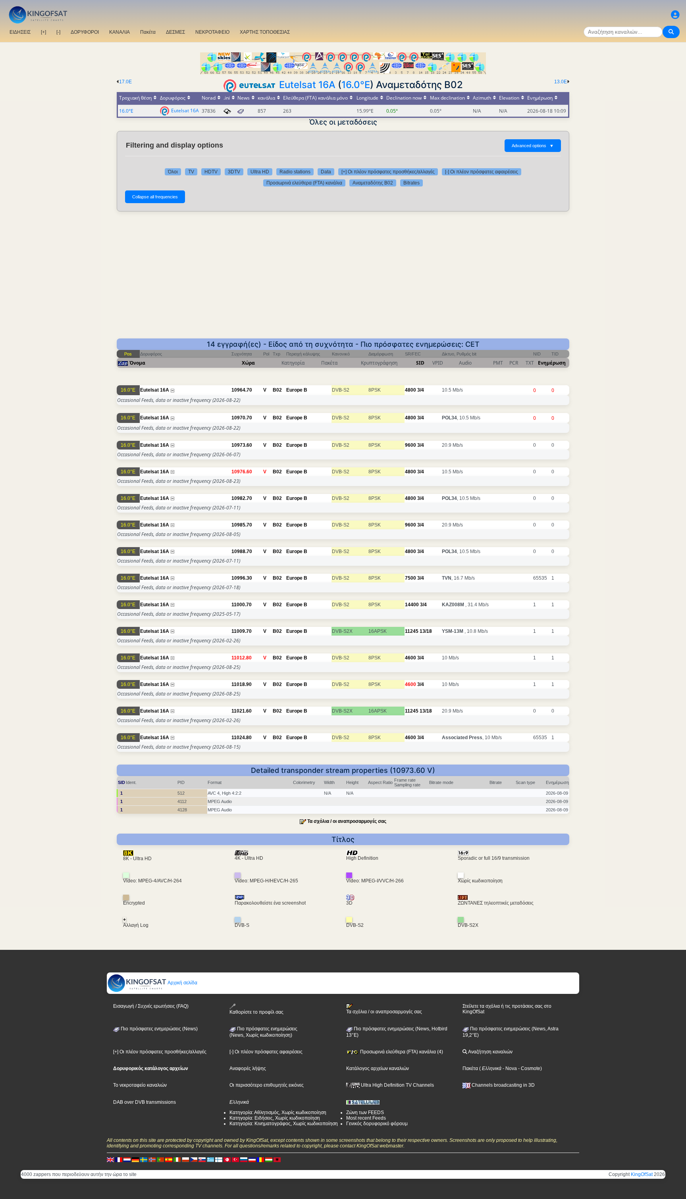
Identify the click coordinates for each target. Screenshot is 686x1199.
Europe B (296, 390)
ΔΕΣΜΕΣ (175, 32)
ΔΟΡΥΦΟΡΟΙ (85, 32)
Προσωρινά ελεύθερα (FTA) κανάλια (304, 183)
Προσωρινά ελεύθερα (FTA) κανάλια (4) (401, 1052)
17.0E (125, 82)
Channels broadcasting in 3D (502, 1085)
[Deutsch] (135, 1159)
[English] (110, 1159)
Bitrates (411, 183)
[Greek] (210, 1159)
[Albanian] (277, 1159)
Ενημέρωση (552, 362)
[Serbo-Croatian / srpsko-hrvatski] (252, 1159)
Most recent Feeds (366, 1118)
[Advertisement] (343, 278)
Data (326, 172)
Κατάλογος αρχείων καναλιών (377, 1068)
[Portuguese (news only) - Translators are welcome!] (160, 1159)
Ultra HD (260, 172)
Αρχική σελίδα (182, 983)
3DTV (234, 172)
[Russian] (243, 1159)
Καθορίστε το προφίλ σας (256, 1012)
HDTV (211, 172)
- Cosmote (528, 1068)
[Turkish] (235, 1159)
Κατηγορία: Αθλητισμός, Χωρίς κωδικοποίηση (277, 1112)
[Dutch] (127, 1159)
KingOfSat (642, 1174)
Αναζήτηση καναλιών (490, 1052)
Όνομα (137, 362)
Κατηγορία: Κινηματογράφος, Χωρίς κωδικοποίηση (283, 1123)
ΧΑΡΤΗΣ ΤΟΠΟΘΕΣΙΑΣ (265, 32)
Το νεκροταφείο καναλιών (140, 1085)
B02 (277, 390)
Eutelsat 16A (307, 84)
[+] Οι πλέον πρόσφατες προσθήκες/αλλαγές (388, 172)
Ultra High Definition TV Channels (397, 1085)
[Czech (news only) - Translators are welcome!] (193, 1159)
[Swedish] (143, 1159)
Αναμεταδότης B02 (373, 183)
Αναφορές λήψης (247, 1068)
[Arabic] (227, 1159)
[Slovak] (202, 1159)
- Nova (509, 1068)
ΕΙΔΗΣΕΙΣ (20, 32)
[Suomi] (218, 1159)
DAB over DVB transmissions (144, 1102)
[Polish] (185, 1159)
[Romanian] (260, 1159)
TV (191, 172)
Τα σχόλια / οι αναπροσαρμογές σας (346, 821)
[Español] (168, 1159)
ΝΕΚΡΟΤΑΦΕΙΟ (212, 32)
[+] (43, 32)
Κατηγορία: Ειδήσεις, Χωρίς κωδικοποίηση (274, 1118)
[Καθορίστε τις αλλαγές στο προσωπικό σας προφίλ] (675, 15)
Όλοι (173, 172)
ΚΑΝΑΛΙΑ (119, 32)
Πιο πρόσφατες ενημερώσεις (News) (158, 1029)
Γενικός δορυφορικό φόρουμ (377, 1123)
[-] (58, 32)
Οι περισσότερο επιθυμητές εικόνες (266, 1085)
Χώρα (248, 362)
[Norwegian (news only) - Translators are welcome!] (152, 1159)
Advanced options (533, 145)
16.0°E (355, 84)
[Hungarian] (268, 1159)
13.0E (560, 82)
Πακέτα (148, 32)
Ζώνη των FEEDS (365, 1112)
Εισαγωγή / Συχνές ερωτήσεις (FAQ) (151, 1006)
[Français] (118, 1159)
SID (420, 362)
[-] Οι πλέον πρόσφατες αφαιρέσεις (481, 172)
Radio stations (294, 172)
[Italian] (177, 1159)
